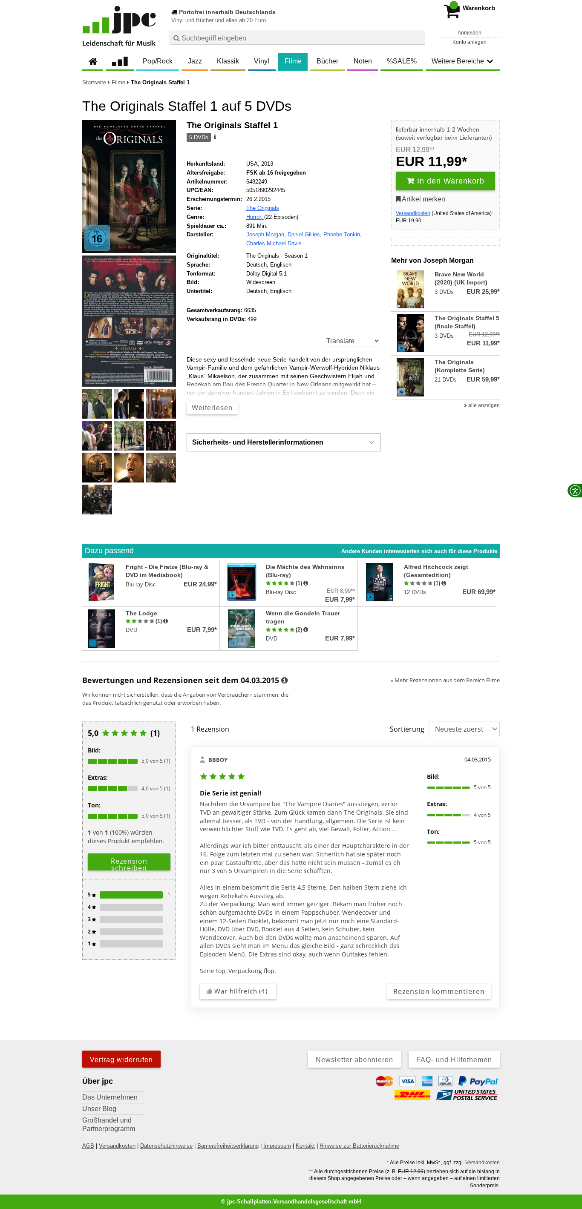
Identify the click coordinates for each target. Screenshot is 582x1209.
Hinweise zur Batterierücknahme (359, 1146)
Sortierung (407, 729)
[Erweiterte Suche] (417, 37)
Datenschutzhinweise (166, 1146)
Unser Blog (99, 1108)
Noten (363, 61)
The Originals (262, 208)
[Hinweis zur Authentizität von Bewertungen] (305, 583)
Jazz (195, 61)
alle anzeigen (483, 405)
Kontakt (305, 1146)
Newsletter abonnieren (354, 1059)
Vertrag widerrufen (121, 1059)
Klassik (228, 61)
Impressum (277, 1146)
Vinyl (261, 61)
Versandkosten (413, 213)
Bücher (327, 61)
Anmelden (469, 33)
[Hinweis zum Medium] (214, 137)
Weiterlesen (212, 407)
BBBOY (218, 760)
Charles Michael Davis (274, 243)
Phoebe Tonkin (341, 234)
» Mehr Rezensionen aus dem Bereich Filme (445, 680)
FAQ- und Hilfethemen (454, 1059)
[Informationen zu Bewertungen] (284, 680)
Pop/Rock (158, 61)
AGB (88, 1146)
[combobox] (297, 38)
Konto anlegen (469, 42)
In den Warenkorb (449, 181)
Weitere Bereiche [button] (458, 61)
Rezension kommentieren (439, 991)
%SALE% (402, 61)
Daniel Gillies (304, 234)
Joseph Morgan (265, 234)
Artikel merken (422, 199)
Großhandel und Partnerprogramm (108, 1124)
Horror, (255, 217)
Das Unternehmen (110, 1097)
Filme (293, 61)
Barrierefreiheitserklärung (228, 1146)
